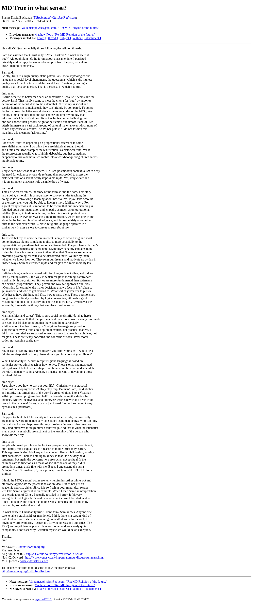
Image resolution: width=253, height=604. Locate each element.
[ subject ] (65, 38)
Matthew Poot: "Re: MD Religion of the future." (65, 34)
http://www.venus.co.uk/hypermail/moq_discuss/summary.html (64, 557)
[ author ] (77, 38)
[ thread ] (52, 38)
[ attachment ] (92, 38)
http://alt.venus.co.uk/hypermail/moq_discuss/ (54, 554)
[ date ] (41, 38)
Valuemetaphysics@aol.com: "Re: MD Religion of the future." (60, 27)
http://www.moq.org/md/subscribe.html (26, 571)
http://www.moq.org (32, 546)
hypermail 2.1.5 (43, 599)
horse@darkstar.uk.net (34, 561)
